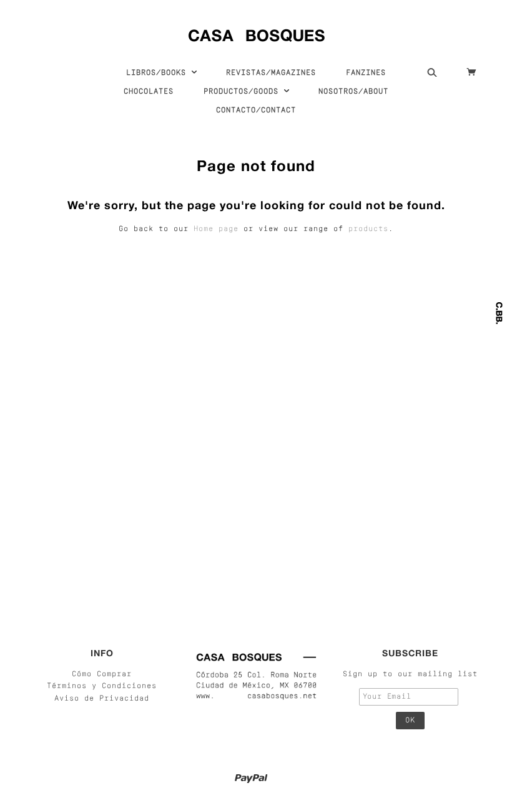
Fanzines (366, 73)
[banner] (256, 33)
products (368, 229)
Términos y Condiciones (102, 686)
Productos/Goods (243, 92)
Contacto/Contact (256, 110)
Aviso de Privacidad (101, 698)
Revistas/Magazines (271, 73)
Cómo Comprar (102, 674)
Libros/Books (158, 73)
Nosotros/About (353, 92)
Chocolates (149, 92)
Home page (216, 229)
